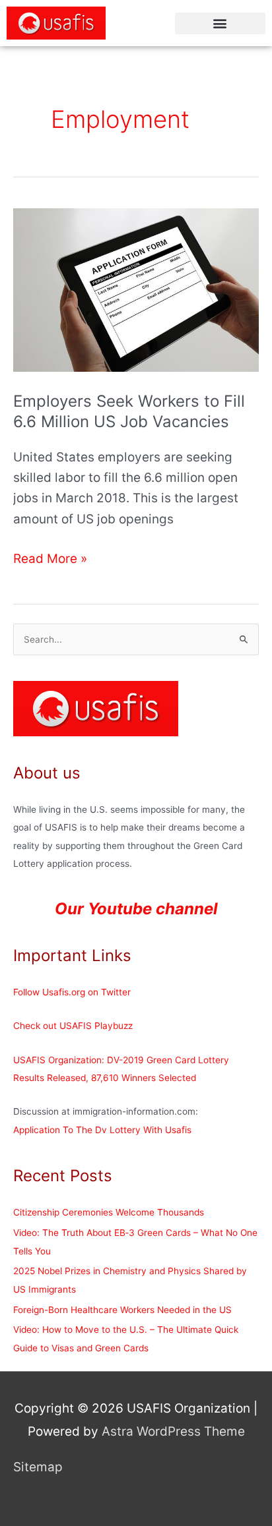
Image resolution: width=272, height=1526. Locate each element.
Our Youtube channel (136, 908)
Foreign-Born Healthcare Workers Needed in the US (122, 1310)
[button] (220, 23)
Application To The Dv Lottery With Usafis (102, 1130)
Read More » (50, 557)
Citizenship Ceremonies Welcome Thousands (108, 1212)
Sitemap (38, 1467)
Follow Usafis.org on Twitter (72, 992)
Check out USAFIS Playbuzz (73, 1025)
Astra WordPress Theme (173, 1431)
